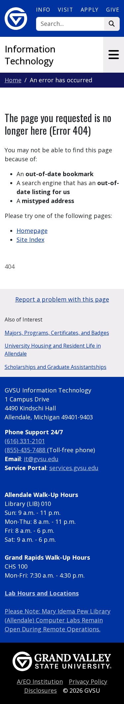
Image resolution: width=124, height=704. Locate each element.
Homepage (32, 231)
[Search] (112, 24)
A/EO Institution (40, 681)
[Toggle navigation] (113, 55)
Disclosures (40, 690)
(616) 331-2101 (25, 441)
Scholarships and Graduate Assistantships (55, 367)
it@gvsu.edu (41, 459)
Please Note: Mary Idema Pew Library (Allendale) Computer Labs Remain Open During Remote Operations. (57, 620)
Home (13, 80)
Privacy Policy (88, 681)
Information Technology (30, 55)
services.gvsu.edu (74, 468)
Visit (65, 9)
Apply (90, 9)
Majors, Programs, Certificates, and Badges (57, 332)
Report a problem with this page (62, 299)
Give (112, 9)
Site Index (30, 240)
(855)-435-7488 (26, 450)
